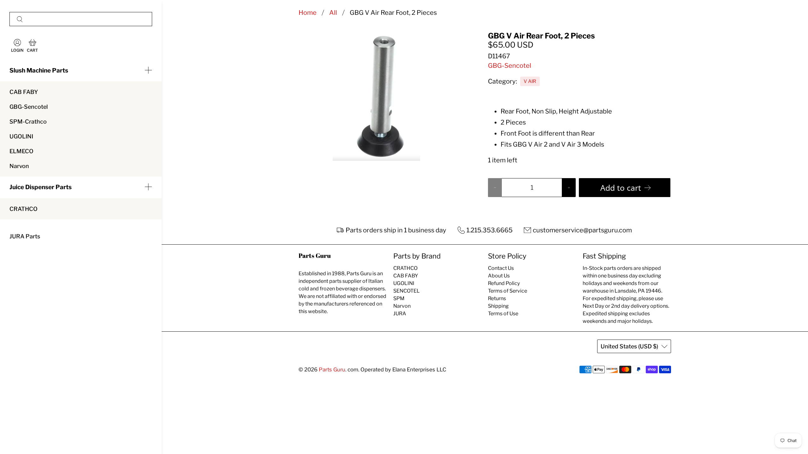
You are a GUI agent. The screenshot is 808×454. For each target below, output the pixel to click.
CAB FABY (23, 92)
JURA (399, 314)
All (333, 12)
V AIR (530, 81)
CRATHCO (23, 209)
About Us (499, 276)
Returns (497, 298)
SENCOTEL (406, 291)
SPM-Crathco (28, 121)
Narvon (19, 166)
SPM (399, 298)
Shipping (498, 306)
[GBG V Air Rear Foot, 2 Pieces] (376, 96)
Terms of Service (507, 291)
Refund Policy (504, 283)
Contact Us (501, 268)
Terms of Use (503, 314)
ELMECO (21, 151)
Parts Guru (332, 369)
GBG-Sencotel (28, 106)
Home (308, 12)
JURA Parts (24, 236)
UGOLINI (21, 136)
